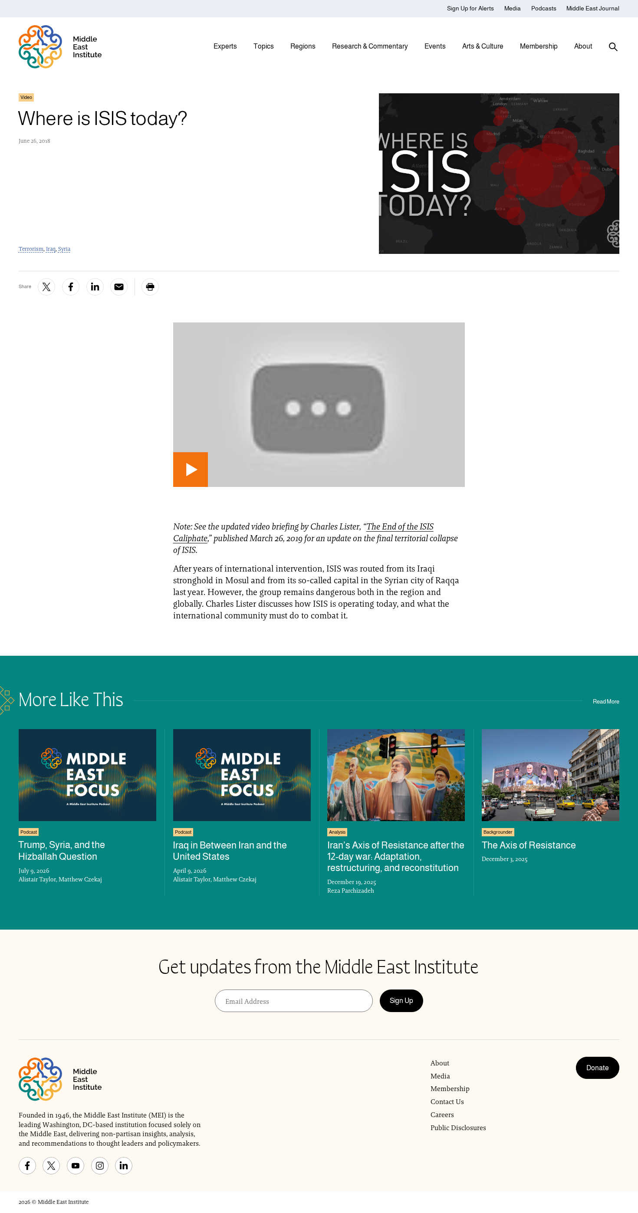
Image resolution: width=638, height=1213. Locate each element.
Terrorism (31, 249)
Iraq (51, 249)
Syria (64, 249)
